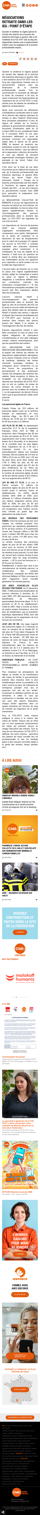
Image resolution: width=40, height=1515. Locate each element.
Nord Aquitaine (6, 1479)
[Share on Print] (35, 58)
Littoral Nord (6, 1476)
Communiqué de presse (13, 1057)
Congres (4, 1433)
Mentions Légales (17, 1500)
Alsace (4, 1463)
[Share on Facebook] (20, 58)
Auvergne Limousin (24, 1463)
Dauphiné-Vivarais (7, 1471)
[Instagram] (36, 5)
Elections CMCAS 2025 (30, 1438)
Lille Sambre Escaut (31, 1474)
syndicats (24, 1458)
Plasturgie (12, 1458)
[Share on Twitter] (24, 58)
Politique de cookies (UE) (20, 1501)
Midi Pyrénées (28, 1476)
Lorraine (12, 1476)
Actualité (21, 52)
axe (3, 1425)
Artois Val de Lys (12, 1463)
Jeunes (32, 1443)
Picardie (14, 1479)
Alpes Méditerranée (29, 1461)
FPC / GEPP (18, 1443)
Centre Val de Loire (7, 1468)
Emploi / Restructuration (9, 1441)
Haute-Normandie (29, 1471)
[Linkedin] (27, 5)
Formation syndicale (8, 1443)
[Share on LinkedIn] (28, 58)
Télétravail (28, 1451)
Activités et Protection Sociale (14, 1425)
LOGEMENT (5, 1446)
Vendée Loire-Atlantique (9, 1484)
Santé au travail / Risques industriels (13, 1451)
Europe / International (23, 1441)
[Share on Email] (31, 58)
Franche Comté (18, 1471)
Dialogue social (23, 1436)
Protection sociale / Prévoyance (11, 1448)
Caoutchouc (27, 1453)
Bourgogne (17, 1466)
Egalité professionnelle (16, 1438)
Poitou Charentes (23, 1479)
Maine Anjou (20, 1476)
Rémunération (26, 1448)
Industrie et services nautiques (14, 1456)
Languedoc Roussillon (17, 1474)
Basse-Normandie (7, 1466)
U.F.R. (19, 1484)
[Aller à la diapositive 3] (16, 997)
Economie (5, 1438)
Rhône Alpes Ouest (18, 1481)
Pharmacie (5, 1458)
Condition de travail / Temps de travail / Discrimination (18, 1431)
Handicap (26, 1443)
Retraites (13, 63)
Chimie (34, 1453)
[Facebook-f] (33, 5)
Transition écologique (8, 1453)
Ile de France (6, 1474)
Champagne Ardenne (20, 1468)
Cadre (30, 1425)
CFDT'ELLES (5, 1428)
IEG (4, 63)
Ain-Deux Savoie (17, 1461)
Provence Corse (7, 1481)
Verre (17, 1458)
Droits (30, 1436)
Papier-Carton (29, 1456)
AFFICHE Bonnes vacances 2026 (17, 1192)
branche (19, 1453)
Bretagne (24, 1466)
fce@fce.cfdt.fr (20, 1510)
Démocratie (18, 1433)
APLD (25, 1425)
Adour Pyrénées (7, 1461)
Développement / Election (9, 1436)
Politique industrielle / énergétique (20, 1446)
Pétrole (36, 1456)
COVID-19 (11, 1433)
